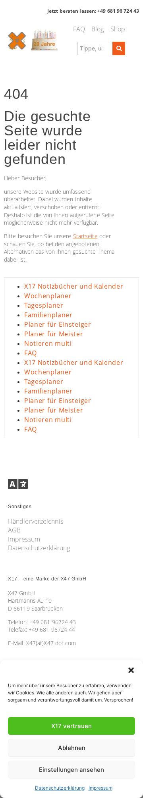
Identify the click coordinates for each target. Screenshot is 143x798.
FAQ (30, 353)
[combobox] (93, 48)
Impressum (100, 788)
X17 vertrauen (71, 726)
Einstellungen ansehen (71, 769)
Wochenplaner (48, 295)
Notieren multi (48, 343)
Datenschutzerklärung (60, 788)
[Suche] (118, 48)
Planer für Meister (53, 334)
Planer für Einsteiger (57, 324)
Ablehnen (71, 748)
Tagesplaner (44, 305)
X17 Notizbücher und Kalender (74, 286)
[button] (131, 670)
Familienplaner (48, 314)
